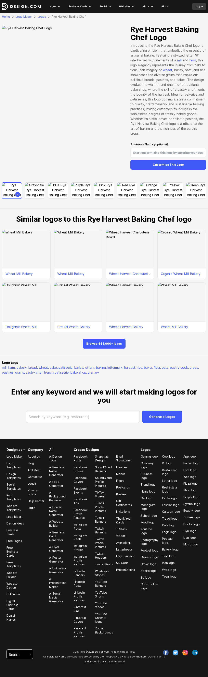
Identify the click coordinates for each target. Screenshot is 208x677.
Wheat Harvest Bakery (126, 327)
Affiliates (33, 470)
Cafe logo (169, 525)
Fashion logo (170, 505)
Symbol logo (191, 504)
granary (93, 372)
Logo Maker (24, 16)
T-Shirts (121, 529)
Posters (121, 494)
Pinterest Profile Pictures (80, 632)
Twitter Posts (104, 564)
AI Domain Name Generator (56, 511)
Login (31, 507)
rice (140, 367)
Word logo (169, 569)
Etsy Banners (125, 556)
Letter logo (169, 480)
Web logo (189, 477)
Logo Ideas (14, 516)
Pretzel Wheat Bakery (73, 327)
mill (179, 60)
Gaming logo (149, 456)
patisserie (65, 367)
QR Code (122, 563)
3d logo (146, 577)
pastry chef (34, 372)
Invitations (123, 511)
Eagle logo (169, 532)
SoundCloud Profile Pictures (103, 481)
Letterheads (124, 549)
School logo (149, 515)
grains (20, 372)
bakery (21, 367)
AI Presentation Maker (57, 583)
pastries (8, 372)
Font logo (189, 470)
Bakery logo (170, 549)
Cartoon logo (171, 511)
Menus (120, 474)
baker (148, 367)
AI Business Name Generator (56, 471)
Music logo (190, 544)
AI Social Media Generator (56, 597)
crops (194, 367)
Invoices (121, 467)
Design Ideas (15, 523)
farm (192, 60)
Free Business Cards (12, 551)
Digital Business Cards (12, 605)
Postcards (123, 487)
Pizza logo (190, 483)
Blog (31, 463)
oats (165, 367)
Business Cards (77, 6)
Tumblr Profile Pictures (100, 507)
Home (6, 16)
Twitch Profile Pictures (100, 543)
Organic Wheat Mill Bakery (180, 274)
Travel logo (170, 518)
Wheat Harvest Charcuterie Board (134, 274)
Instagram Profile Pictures (80, 560)
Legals (32, 483)
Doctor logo (191, 524)
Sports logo (149, 570)
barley (79, 367)
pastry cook (179, 367)
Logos (52, 6)
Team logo (169, 576)
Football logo (149, 550)
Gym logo (189, 531)
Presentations (125, 569)
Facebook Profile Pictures (81, 514)
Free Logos (14, 541)
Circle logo (169, 498)
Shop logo (190, 490)
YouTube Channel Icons (101, 618)
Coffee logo (191, 517)
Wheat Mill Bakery (19, 274)
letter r (90, 367)
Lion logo (189, 537)
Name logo (148, 491)
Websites (124, 6)
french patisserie (56, 372)
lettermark (115, 367)
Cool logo (168, 456)
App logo (189, 456)
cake (54, 367)
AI (162, 6)
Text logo (168, 556)
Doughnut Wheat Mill (21, 327)
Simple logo (191, 497)
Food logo (148, 522)
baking (101, 367)
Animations (123, 542)
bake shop (78, 372)
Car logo (146, 498)
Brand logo (148, 484)
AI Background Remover (57, 496)
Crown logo (148, 564)
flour (157, 367)
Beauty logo (191, 510)
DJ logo (167, 463)
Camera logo (149, 557)
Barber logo (191, 463)
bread (33, 367)
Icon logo (168, 563)
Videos (121, 535)
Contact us (35, 477)
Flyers (120, 480)
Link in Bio (13, 594)
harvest (130, 367)
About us (34, 456)
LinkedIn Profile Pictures (79, 596)
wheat (167, 70)
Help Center (36, 501)
